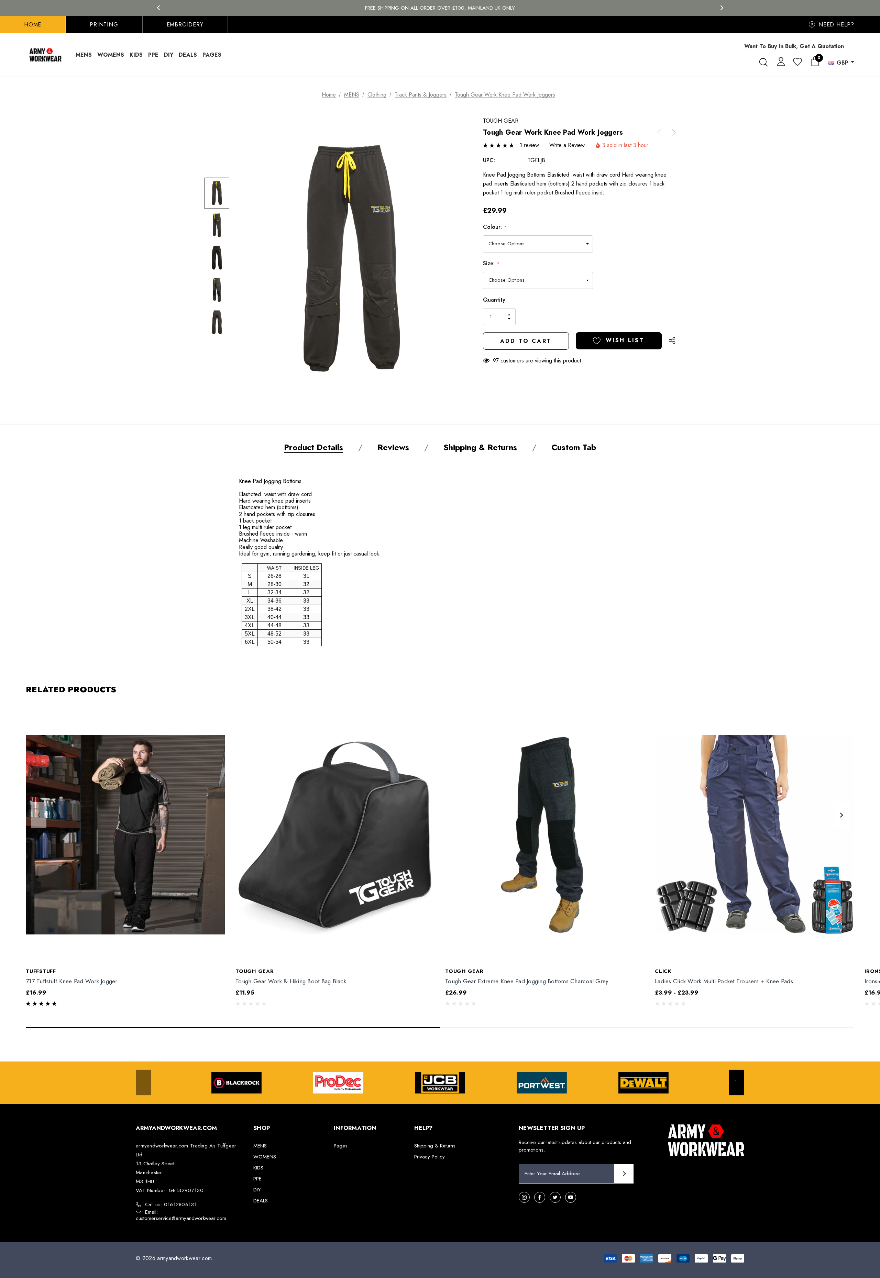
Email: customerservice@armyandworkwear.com (181, 1215)
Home (32, 25)
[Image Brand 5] (643, 1083)
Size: (491, 263)
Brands (440, 7)
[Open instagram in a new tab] (524, 1197)
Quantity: (495, 300)
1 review (529, 145)
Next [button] (721, 8)
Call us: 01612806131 (171, 1204)
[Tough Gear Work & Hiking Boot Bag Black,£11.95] (335, 834)
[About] (854, 43)
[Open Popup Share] (672, 340)
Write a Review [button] (567, 145)
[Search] (763, 62)
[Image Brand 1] (236, 1083)
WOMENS (264, 1157)
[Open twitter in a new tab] (555, 1197)
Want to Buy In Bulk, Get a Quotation (794, 46)
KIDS (258, 1168)
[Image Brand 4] (541, 1083)
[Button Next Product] (671, 132)
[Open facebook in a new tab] (539, 1197)
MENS (260, 1146)
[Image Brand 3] (440, 1083)
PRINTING (104, 25)
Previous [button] (158, 8)
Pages (341, 1146)
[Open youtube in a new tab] (570, 1197)
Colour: (494, 227)
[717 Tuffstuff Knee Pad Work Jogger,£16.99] (125, 834)
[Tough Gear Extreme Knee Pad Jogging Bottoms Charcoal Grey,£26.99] (545, 834)
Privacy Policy (429, 1157)
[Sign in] (780, 61)
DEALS (260, 1200)
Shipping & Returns (434, 1146)
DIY (257, 1189)
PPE (257, 1178)
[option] (236, 1083)
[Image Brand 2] (338, 1083)
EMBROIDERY (185, 25)
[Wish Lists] (797, 62)
